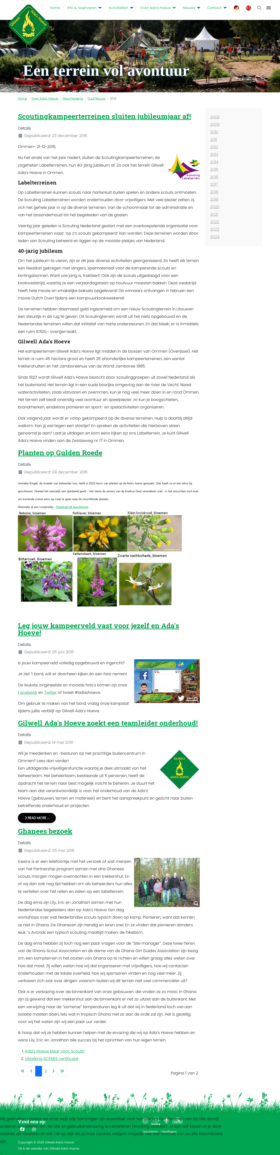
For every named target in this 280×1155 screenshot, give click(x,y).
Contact (214, 7)
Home (55, 7)
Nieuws (189, 7)
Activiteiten (118, 7)
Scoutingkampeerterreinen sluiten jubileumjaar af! (104, 116)
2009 (215, 124)
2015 (214, 169)
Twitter (50, 692)
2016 (214, 177)
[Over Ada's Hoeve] (173, 8)
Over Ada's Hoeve (155, 7)
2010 (214, 132)
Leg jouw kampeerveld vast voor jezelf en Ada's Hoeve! (98, 629)
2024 (214, 236)
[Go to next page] (53, 1071)
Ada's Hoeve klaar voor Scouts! (55, 1051)
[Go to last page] (62, 1071)
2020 (214, 206)
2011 (213, 139)
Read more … (38, 817)
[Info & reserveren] (99, 8)
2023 (214, 229)
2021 (214, 214)
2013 (214, 154)
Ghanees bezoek (45, 831)
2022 (214, 222)
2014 (214, 162)
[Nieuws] (197, 8)
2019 (214, 199)
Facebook (27, 692)
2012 (214, 147)
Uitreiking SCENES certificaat (51, 1058)
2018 (214, 192)
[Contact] (224, 8)
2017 (214, 184)
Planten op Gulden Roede (60, 452)
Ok (9, 1150)
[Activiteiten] (130, 8)
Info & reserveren (81, 7)
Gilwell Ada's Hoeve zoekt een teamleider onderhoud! (108, 723)
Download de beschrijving (72, 507)
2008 (215, 117)
